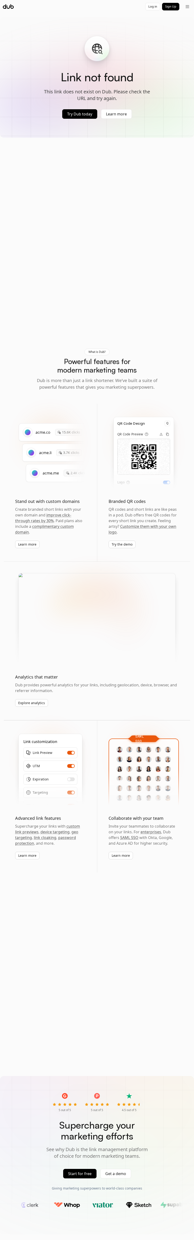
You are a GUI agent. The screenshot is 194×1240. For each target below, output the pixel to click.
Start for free (80, 1173)
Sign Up (170, 6)
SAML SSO (129, 837)
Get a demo (115, 1173)
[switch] (166, 482)
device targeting (55, 831)
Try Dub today (79, 114)
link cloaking (45, 837)
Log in (152, 6)
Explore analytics (31, 703)
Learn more (116, 114)
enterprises (151, 831)
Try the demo (122, 544)
